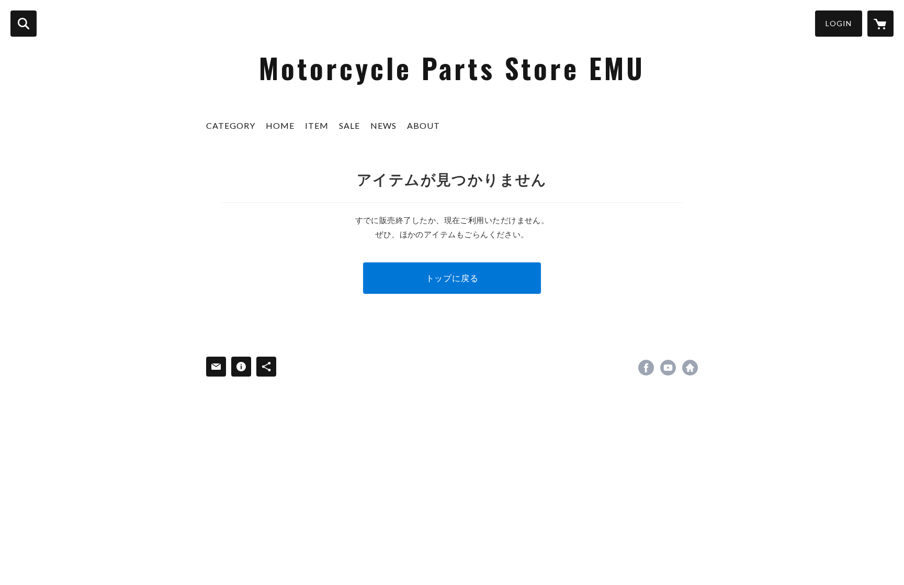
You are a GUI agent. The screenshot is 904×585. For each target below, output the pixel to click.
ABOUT (423, 125)
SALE (349, 125)
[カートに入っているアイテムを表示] (880, 23)
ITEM (317, 125)
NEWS (383, 125)
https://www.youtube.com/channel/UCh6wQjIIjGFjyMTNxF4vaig (668, 368)
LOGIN (839, 23)
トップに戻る (452, 278)
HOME (280, 125)
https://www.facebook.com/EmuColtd (646, 368)
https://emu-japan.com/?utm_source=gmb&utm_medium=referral (690, 368)
